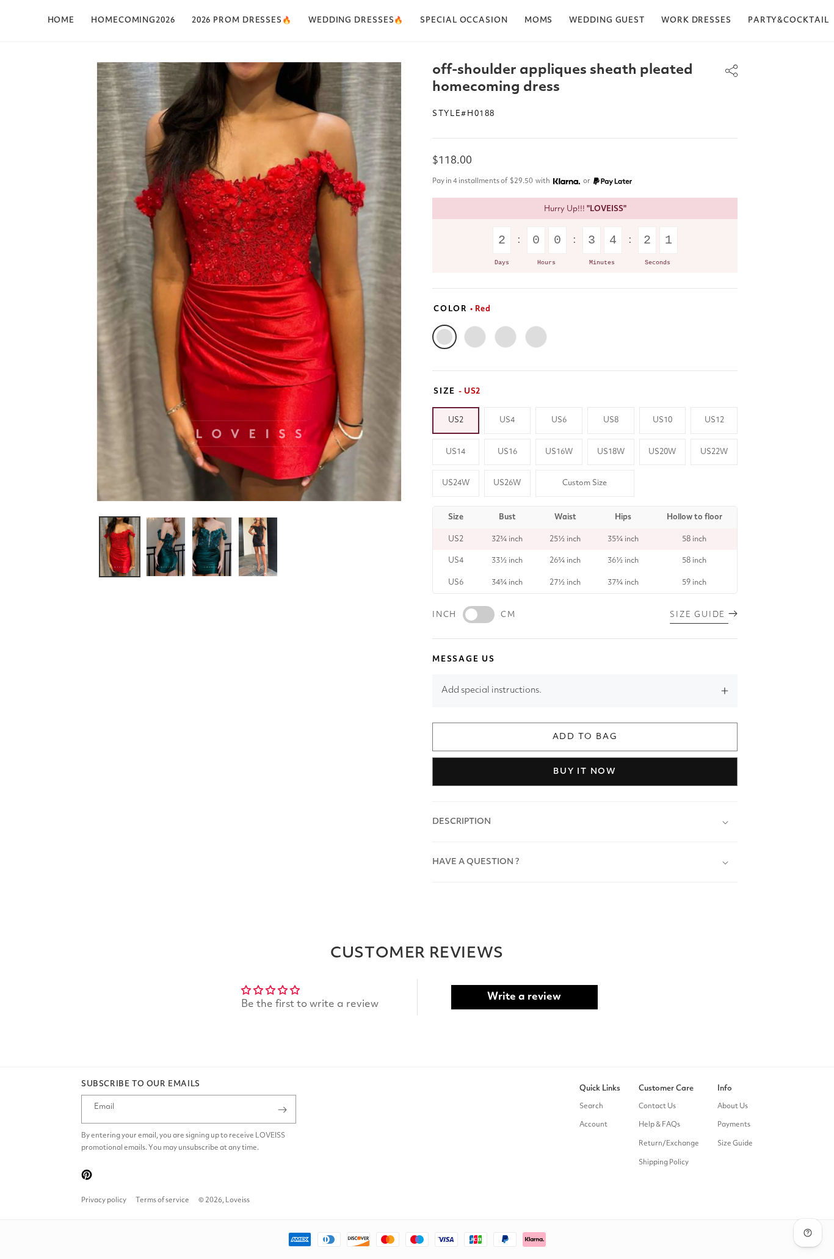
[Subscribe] (282, 1109)
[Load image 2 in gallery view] (166, 547)
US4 (507, 420)
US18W (611, 452)
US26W (507, 483)
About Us (732, 1106)
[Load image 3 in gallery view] (212, 547)
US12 (714, 420)
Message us (463, 659)
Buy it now (585, 771)
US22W (714, 452)
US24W (456, 483)
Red (444, 337)
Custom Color (536, 337)
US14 (455, 452)
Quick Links (599, 1088)
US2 (455, 420)
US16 (507, 452)
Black (505, 337)
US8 (610, 420)
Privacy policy (103, 1200)
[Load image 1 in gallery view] (120, 547)
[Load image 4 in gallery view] (258, 547)
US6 (559, 420)
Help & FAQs (659, 1125)
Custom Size (584, 483)
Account (593, 1125)
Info (724, 1088)
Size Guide (735, 1143)
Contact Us (657, 1106)
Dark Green (475, 337)
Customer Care (666, 1088)
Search (591, 1106)
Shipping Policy (664, 1162)
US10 (662, 420)
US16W (559, 452)
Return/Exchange (669, 1143)
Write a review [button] (524, 997)
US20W (662, 452)
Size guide (699, 615)
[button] (242, 20)
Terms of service (162, 1200)
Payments (733, 1125)
